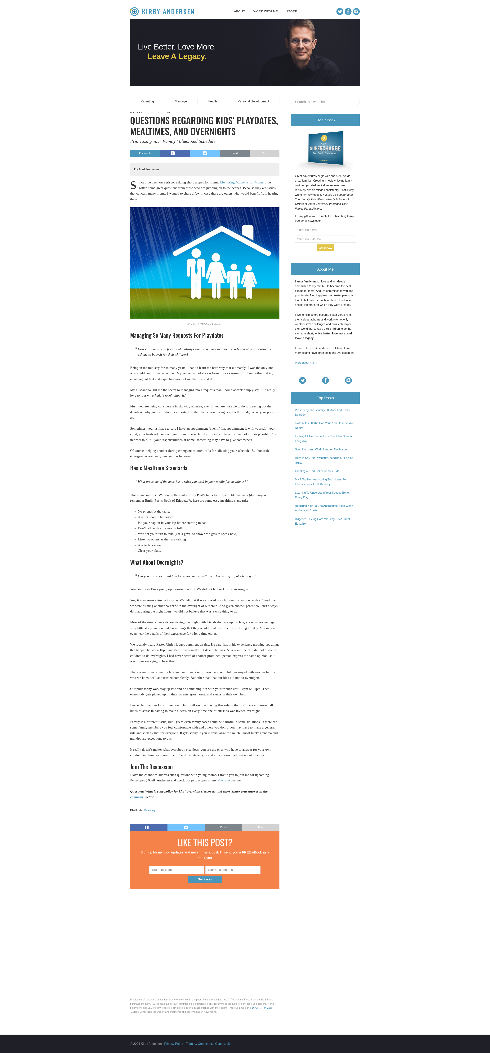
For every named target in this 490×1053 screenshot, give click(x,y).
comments (137, 797)
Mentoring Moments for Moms (241, 182)
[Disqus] (204, 942)
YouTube (223, 780)
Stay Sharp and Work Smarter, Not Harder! (322, 449)
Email (235, 153)
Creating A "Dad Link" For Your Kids (317, 471)
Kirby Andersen (168, 11)
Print (264, 153)
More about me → (306, 362)
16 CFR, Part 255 (261, 1007)
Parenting (149, 810)
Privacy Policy (174, 1043)
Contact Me (223, 1043)
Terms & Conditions (199, 1043)
